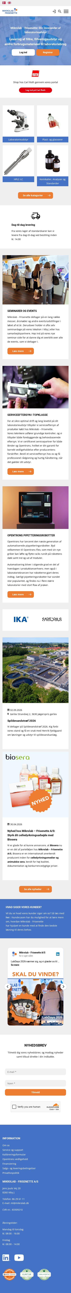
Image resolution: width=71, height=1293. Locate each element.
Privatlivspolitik (10, 1172)
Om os (6, 1145)
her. (8, 917)
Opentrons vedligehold (15, 1159)
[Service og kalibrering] (9, 1275)
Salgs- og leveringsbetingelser (19, 1168)
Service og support (12, 1149)
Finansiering (9, 1163)
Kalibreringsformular (14, 1154)
